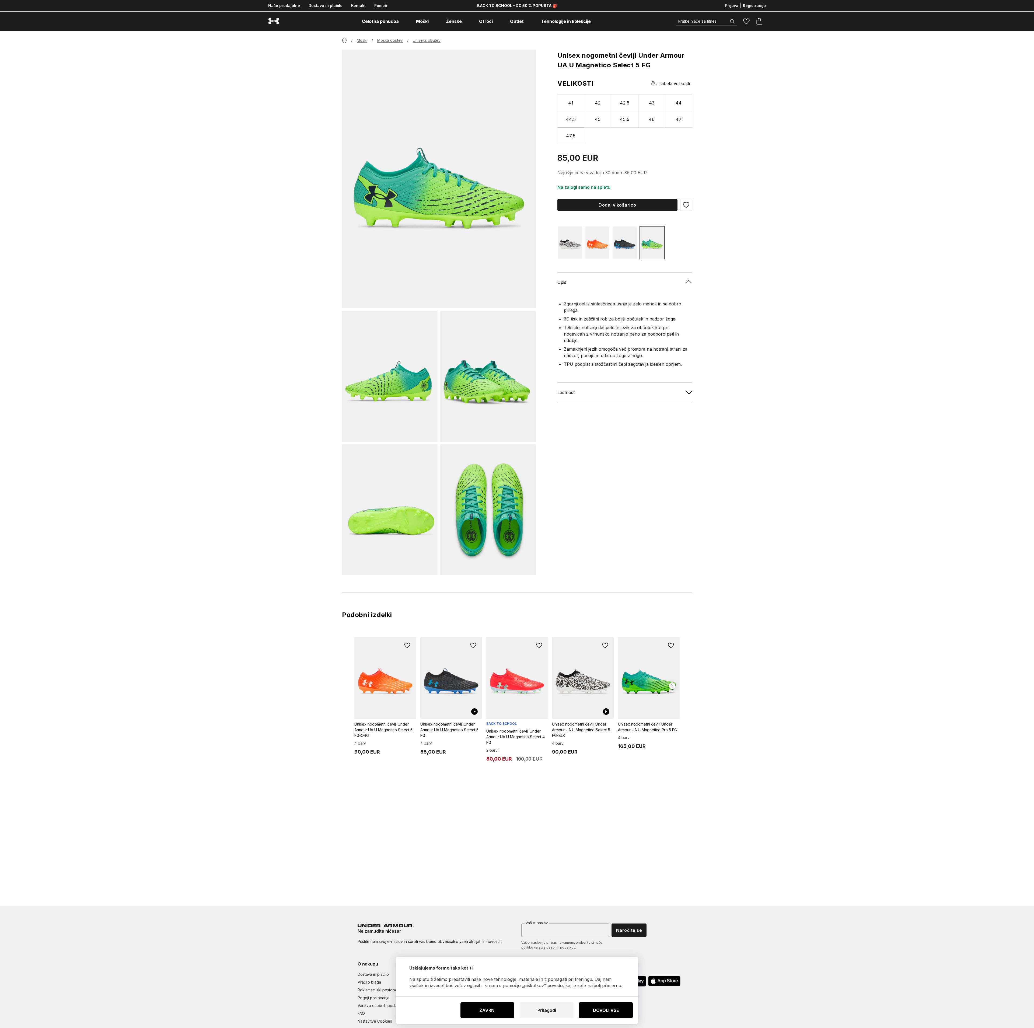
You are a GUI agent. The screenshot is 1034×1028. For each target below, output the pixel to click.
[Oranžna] (597, 242)
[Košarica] (759, 21)
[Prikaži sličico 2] (488, 376)
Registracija (754, 5)
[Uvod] (344, 40)
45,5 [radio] (625, 119)
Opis (561, 282)
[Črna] (570, 242)
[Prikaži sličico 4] (488, 509)
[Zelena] (652, 242)
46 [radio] (652, 119)
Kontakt (358, 5)
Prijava (731, 5)
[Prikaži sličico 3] (390, 509)
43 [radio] (652, 103)
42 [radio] (597, 103)
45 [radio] (597, 119)
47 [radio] (679, 119)
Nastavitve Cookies (375, 1021)
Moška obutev (390, 40)
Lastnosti (566, 392)
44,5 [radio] (571, 119)
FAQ (361, 1013)
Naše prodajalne (284, 5)
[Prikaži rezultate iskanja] (732, 21)
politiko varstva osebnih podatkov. (548, 947)
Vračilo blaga (369, 982)
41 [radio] (570, 103)
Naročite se (629, 930)
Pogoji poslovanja (373, 997)
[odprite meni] (403, 21)
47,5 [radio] (570, 135)
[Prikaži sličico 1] (390, 376)
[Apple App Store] (664, 981)
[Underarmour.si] (274, 21)
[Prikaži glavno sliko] (439, 179)
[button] (686, 205)
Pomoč (380, 5)
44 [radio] (679, 103)
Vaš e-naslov (537, 923)
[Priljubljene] (746, 21)
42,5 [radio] (625, 103)
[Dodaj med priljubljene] (407, 645)
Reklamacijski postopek (379, 990)
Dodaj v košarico (617, 205)
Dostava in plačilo (326, 5)
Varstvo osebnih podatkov (381, 1005)
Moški (362, 40)
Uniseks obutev (427, 40)
